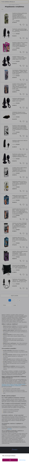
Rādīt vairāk (14, 295)
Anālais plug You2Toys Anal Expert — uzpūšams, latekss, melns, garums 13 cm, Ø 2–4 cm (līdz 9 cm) (19, 197)
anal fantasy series (6, 385)
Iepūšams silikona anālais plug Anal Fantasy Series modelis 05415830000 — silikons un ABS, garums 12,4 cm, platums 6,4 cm (20, 253)
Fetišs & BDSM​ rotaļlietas (14, 4)
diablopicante (18, 385)
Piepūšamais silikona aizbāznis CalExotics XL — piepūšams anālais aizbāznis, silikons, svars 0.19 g (19, 280)
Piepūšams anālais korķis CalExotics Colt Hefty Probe (20, 141)
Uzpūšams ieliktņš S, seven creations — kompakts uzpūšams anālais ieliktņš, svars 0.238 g (19, 58)
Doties (14, 305)
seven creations (9, 384)
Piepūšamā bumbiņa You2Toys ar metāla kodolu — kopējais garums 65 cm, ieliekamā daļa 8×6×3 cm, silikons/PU (19, 183)
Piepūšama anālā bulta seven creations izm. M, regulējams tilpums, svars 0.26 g (18, 100)
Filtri (2, 9)
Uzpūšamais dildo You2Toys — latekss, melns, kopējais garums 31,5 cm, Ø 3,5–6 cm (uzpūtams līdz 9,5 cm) (19, 239)
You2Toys (4, 384)
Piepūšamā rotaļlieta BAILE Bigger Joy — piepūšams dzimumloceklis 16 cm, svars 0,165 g (20, 30)
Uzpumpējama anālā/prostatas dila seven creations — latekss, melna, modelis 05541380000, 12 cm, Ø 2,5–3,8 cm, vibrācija (20, 72)
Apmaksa (9, 428)
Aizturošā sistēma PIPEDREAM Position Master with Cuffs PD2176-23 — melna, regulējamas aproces (19, 266)
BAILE (24, 384)
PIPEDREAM (20, 384)
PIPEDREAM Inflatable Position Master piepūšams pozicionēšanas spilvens (19, 113)
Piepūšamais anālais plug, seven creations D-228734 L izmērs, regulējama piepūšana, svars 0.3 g (19, 155)
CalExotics (12, 385)
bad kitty (15, 384)
